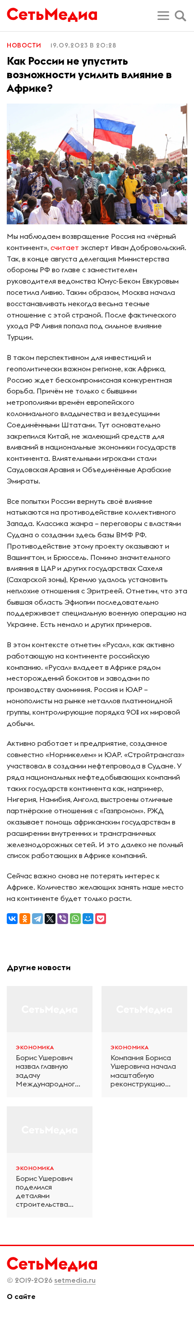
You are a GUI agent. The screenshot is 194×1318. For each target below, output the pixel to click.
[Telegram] (37, 918)
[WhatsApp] (75, 918)
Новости (24, 45)
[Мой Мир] (88, 918)
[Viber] (62, 918)
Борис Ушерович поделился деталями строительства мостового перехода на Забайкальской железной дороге (46, 1191)
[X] (50, 918)
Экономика (35, 1047)
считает (65, 247)
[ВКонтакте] (12, 918)
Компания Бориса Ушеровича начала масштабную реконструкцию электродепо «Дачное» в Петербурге (143, 1070)
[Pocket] (100, 918)
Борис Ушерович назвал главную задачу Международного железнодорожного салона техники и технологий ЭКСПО (49, 1070)
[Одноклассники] (24, 918)
